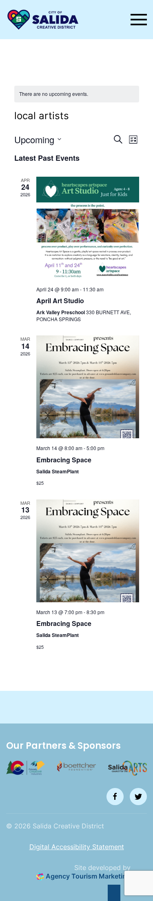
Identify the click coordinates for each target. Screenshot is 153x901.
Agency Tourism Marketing (87, 876)
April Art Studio (60, 300)
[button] (139, 19)
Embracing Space (63, 459)
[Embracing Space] (87, 386)
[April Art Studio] (87, 228)
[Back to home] (43, 19)
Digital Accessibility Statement (76, 847)
